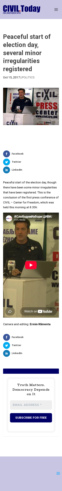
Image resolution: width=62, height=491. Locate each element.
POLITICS (28, 77)
